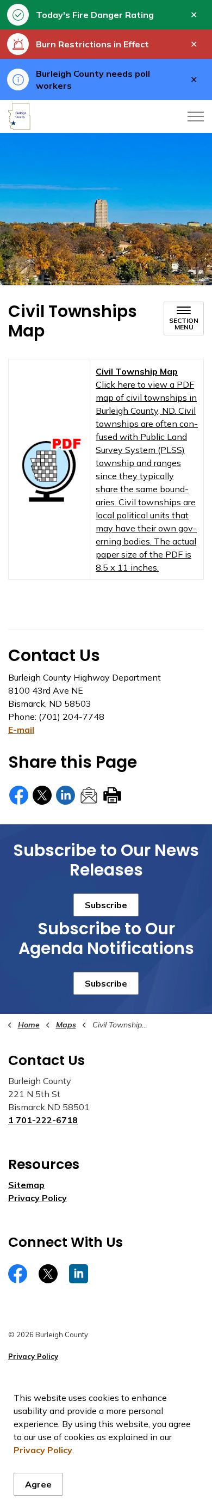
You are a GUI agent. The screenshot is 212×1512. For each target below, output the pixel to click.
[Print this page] (112, 795)
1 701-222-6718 (43, 1120)
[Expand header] (195, 116)
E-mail (21, 729)
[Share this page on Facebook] (18, 795)
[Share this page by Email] (88, 795)
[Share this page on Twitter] (42, 795)
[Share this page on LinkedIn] (65, 795)
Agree (38, 1484)
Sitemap (26, 1184)
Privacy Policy (43, 1449)
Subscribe (106, 904)
